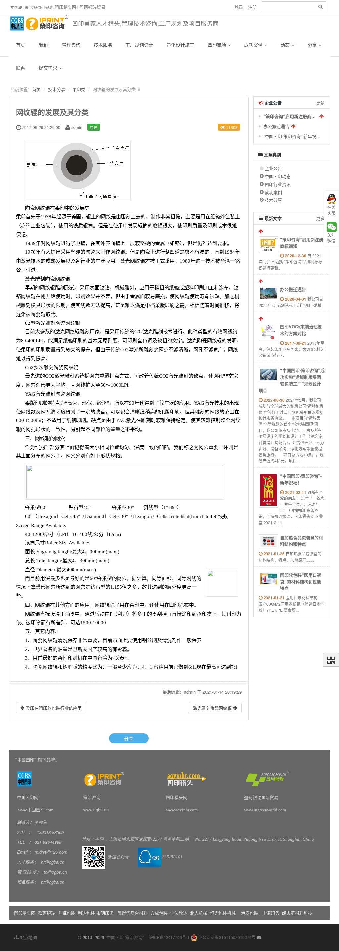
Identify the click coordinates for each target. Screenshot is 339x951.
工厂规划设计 (139, 44)
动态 (285, 44)
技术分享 (56, 89)
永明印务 (105, 913)
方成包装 (159, 913)
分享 (313, 44)
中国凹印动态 (278, 176)
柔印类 (79, 89)
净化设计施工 (180, 44)
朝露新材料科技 (297, 913)
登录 (238, 7)
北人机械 (199, 913)
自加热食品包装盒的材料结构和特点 (301, 540)
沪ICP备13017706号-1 (169, 937)
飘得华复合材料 (133, 913)
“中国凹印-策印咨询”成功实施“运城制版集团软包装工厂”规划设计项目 (292, 380)
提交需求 (49, 68)
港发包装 (249, 913)
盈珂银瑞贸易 (92, 7)
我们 (43, 44)
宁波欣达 (178, 913)
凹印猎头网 (65, 7)
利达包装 (86, 913)
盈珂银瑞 (46, 913)
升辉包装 (67, 913)
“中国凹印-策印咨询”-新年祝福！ (292, 136)
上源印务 (270, 913)
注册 (252, 7)
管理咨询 (71, 44)
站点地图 (28, 937)
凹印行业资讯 (278, 184)
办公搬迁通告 (276, 126)
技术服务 (103, 44)
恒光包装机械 (223, 913)
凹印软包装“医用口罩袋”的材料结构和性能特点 (300, 581)
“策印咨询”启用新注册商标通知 (291, 116)
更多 (320, 102)
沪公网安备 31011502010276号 (226, 937)
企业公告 (273, 168)
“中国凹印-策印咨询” (124, 937)
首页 (20, 44)
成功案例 (254, 44)
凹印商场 (217, 44)
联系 (20, 68)
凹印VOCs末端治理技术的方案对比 (301, 330)
